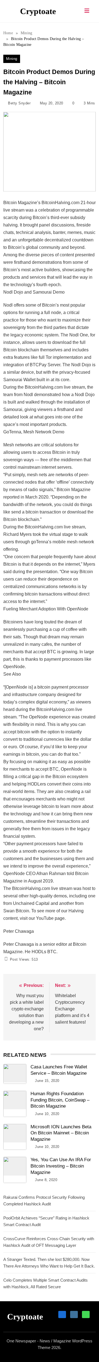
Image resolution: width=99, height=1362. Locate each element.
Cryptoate (38, 11)
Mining (11, 59)
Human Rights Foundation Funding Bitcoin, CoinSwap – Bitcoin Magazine (60, 1100)
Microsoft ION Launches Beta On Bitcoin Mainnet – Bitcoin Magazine (61, 1133)
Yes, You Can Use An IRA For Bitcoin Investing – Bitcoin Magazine (61, 1166)
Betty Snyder (19, 103)
